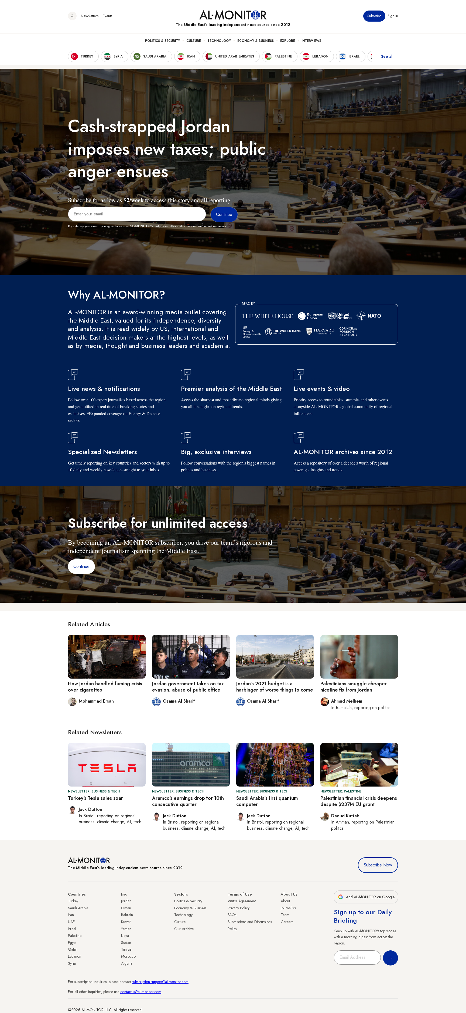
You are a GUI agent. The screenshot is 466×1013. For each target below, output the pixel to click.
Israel (72, 928)
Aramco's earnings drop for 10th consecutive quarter (188, 801)
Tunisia (126, 949)
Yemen (126, 928)
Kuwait (126, 921)
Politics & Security (162, 40)
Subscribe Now (378, 865)
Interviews (311, 40)
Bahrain (127, 914)
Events (107, 16)
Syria (72, 963)
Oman (126, 908)
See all (387, 56)
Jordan (126, 901)
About (285, 901)
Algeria (126, 963)
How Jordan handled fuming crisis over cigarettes (105, 686)
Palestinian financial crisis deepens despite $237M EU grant (358, 801)
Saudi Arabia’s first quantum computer (267, 801)
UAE (71, 921)
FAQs (232, 914)
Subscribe (374, 15)
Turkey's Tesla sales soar (95, 798)
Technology (219, 40)
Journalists (288, 908)
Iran (71, 914)
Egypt (72, 942)
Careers (287, 921)
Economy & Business (255, 40)
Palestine (74, 935)
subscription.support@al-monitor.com (160, 981)
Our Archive (184, 928)
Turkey (73, 901)
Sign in (393, 15)
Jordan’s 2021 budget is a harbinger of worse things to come (274, 686)
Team (285, 914)
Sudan (126, 942)
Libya (125, 935)
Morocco (128, 956)
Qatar (72, 949)
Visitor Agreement (242, 901)
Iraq (124, 894)
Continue (81, 566)
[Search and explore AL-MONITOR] (72, 16)
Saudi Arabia (78, 908)
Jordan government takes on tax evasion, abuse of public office (188, 686)
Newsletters (89, 16)
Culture (193, 40)
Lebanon (74, 956)
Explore (287, 40)
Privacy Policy (238, 908)
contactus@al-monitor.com (140, 991)
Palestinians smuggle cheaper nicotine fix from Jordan (353, 686)
